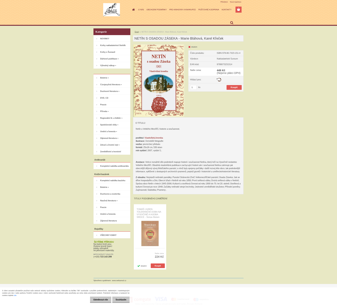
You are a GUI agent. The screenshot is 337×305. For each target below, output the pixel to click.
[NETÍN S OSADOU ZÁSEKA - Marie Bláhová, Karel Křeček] (158, 45)
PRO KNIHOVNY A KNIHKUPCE (182, 10)
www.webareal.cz (119, 280)
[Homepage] (133, 10)
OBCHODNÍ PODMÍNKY (157, 10)
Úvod (137, 32)
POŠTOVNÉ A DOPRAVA (208, 10)
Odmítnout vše (100, 300)
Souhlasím (121, 300)
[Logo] (111, 9)
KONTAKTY (226, 10)
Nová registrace (235, 2)
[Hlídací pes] (219, 79)
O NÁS (141, 10)
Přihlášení (224, 2)
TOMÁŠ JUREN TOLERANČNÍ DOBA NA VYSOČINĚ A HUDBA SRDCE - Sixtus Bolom (149, 213)
